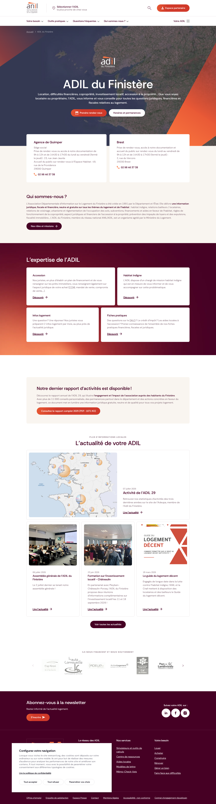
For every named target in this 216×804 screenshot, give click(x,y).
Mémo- (126, 771)
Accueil (29, 31)
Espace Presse (80, 798)
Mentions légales (111, 798)
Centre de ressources (128, 756)
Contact (95, 798)
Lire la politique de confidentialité (35, 773)
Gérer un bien (161, 768)
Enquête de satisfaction (57, 798)
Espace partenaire (175, 8)
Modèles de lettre (125, 766)
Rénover (158, 763)
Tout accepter (30, 782)
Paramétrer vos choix (79, 782)
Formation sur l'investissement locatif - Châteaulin (106, 577)
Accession (39, 275)
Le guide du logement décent (160, 576)
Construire (160, 758)
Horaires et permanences (127, 112)
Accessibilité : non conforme (136, 798)
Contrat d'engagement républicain (171, 798)
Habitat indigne (132, 275)
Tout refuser (53, 782)
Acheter (158, 753)
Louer (157, 748)
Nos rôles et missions (42, 226)
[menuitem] (35, 21)
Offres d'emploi (33, 798)
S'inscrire (36, 717)
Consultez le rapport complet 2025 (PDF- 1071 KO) (68, 410)
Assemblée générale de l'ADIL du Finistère (52, 577)
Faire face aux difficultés (167, 773)
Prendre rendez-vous (91, 112)
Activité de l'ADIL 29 (139, 493)
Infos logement (42, 315)
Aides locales (123, 761)
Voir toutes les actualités (108, 624)
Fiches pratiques (117, 315)
